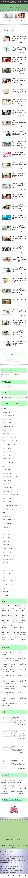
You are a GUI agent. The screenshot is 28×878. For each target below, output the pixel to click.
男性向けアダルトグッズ (10, 519)
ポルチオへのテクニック (10, 505)
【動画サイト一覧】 (9, 559)
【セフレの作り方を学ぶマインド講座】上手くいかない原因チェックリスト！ (13, 682)
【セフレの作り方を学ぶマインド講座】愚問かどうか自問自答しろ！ (13, 670)
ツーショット (7, 448)
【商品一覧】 (7, 516)
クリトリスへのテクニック (11, 484)
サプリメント (7, 552)
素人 (5, 566)
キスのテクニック (8, 473)
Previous (1, 18)
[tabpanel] (7, 17)
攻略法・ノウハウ (8, 426)
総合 (5, 588)
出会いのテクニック (9, 422)
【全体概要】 (7, 469)
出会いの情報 (7, 419)
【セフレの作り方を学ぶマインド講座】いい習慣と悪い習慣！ (13, 704)
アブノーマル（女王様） (10, 458)
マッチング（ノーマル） (10, 437)
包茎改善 (6, 534)
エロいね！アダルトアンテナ (12, 800)
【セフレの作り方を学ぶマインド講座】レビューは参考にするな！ (13, 665)
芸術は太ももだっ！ (9, 775)
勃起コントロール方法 (10, 548)
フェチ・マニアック (9, 580)
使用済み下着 (7, 527)
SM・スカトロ (8, 584)
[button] (25, 387)
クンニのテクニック (9, 491)
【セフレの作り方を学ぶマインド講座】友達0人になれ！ (13, 699)
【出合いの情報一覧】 (10, 415)
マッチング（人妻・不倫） (11, 440)
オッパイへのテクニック (10, 476)
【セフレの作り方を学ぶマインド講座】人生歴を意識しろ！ (13, 653)
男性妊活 (6, 545)
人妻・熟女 (7, 573)
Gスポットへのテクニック (11, 494)
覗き (5, 577)
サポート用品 (6, 512)
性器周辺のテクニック (10, 487)
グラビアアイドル (8, 570)
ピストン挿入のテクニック (11, 502)
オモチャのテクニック (10, 498)
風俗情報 (6, 433)
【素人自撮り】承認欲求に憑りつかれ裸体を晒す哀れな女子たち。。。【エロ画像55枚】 (13, 792)
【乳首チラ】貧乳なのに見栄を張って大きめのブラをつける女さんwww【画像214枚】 (13, 781)
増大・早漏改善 (8, 537)
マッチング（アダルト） (10, 444)
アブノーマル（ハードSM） (11, 462)
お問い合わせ (6, 595)
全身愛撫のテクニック (10, 480)
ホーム (4, 408)
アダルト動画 (6, 555)
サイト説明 (6, 591)
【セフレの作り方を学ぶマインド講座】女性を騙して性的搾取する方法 (13, 687)
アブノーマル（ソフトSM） (11, 455)
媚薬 (5, 530)
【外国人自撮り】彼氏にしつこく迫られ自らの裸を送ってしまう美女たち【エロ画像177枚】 (13, 787)
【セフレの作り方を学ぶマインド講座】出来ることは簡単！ (13, 693)
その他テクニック (8, 509)
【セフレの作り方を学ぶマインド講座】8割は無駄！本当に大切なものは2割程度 (13, 659)
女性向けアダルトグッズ (10, 523)
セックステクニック (8, 466)
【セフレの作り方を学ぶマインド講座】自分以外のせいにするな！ (13, 676)
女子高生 (6, 563)
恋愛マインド (7, 430)
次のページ (14, 354)
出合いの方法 (6, 412)
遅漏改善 (6, 541)
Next (27, 18)
